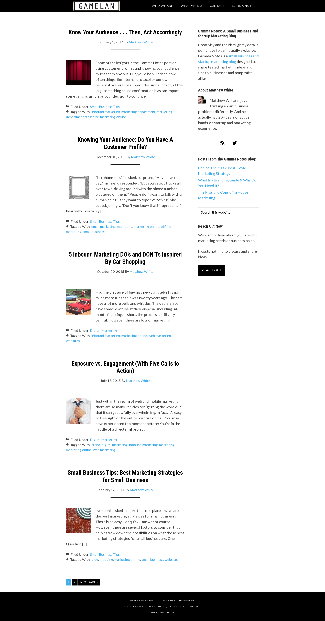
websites (73, 341)
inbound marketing (105, 112)
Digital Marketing (103, 330)
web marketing (159, 336)
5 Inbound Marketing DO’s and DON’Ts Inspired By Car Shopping (125, 258)
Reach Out (211, 270)
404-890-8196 (186, 600)
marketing (124, 226)
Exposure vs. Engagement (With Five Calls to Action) (125, 367)
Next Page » (89, 582)
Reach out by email (143, 600)
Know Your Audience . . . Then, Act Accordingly (125, 32)
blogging (106, 559)
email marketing (103, 226)
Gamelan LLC (96, 6)
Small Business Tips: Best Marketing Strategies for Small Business (125, 476)
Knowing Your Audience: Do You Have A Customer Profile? (125, 143)
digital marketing (115, 445)
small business (94, 231)
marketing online (113, 117)
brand (95, 445)
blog (94, 559)
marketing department (138, 112)
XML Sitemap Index (163, 612)
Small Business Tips (105, 107)
